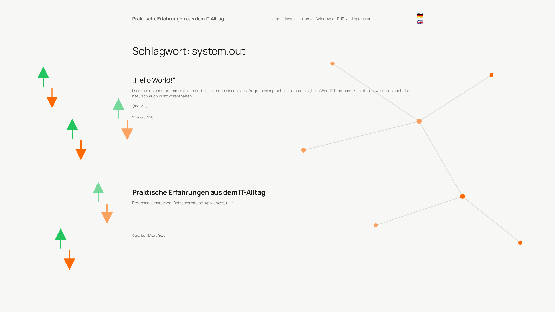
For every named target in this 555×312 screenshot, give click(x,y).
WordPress (157, 235)
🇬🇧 (420, 22)
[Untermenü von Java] (294, 19)
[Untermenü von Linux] (311, 19)
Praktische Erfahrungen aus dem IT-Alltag (178, 18)
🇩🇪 (420, 15)
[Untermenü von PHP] (346, 19)
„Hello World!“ (153, 80)
